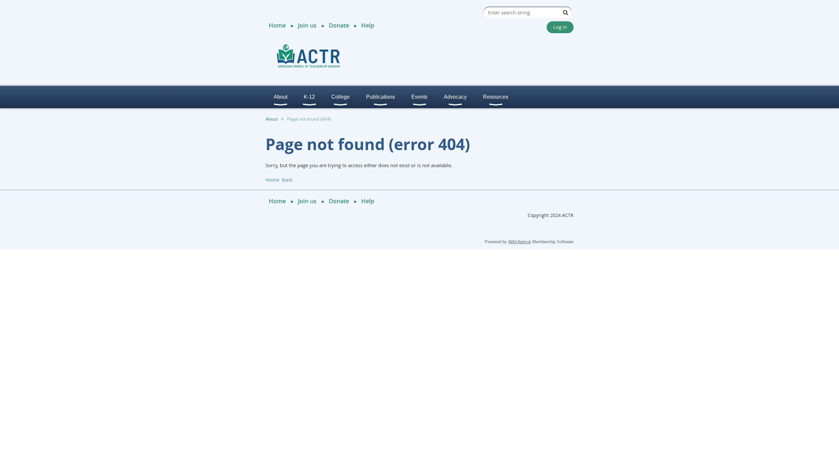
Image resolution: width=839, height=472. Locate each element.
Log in (560, 27)
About (271, 119)
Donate (339, 25)
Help (367, 25)
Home (277, 25)
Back (287, 179)
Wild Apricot (519, 241)
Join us (307, 25)
